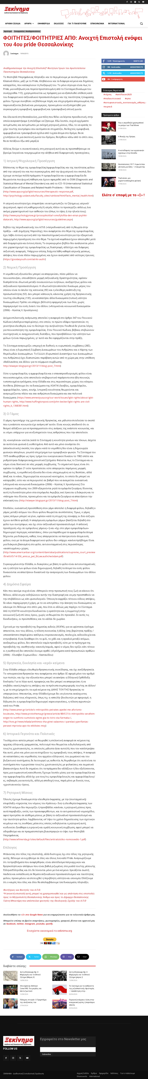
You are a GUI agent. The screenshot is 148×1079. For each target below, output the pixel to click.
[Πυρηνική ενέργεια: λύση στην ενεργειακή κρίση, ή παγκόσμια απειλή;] (59, 1003)
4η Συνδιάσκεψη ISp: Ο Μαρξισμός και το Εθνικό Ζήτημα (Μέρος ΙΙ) (30, 974)
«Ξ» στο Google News (32, 914)
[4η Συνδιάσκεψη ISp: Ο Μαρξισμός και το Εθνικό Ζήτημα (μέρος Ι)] (59, 976)
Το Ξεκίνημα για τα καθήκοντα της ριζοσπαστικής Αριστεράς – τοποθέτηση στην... (81, 988)
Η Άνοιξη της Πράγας (126, 137)
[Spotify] (135, 2)
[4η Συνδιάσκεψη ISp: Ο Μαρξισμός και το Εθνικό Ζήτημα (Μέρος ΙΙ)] (10, 976)
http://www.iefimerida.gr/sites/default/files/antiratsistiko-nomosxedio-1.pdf (44, 839)
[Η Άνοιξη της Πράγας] (108, 140)
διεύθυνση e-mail (48, 1046)
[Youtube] (143, 2)
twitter (20, 923)
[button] (141, 23)
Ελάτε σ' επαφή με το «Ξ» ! (123, 195)
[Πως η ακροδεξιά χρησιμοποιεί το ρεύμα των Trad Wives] (108, 126)
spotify (49, 923)
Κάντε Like (138, 61)
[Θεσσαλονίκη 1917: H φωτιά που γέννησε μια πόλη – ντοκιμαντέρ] (108, 167)
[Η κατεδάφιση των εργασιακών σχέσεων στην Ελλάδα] (108, 154)
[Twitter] (139, 2)
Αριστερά (8, 31)
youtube (40, 923)
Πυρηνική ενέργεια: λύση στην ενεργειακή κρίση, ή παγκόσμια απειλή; (82, 1002)
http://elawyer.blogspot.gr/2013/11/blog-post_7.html (31, 365)
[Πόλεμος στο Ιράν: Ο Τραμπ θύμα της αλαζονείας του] (10, 1003)
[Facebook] (127, 2)
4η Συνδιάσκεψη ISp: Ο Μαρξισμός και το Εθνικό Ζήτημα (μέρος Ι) (79, 974)
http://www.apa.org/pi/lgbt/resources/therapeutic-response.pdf (38, 191)
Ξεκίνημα (14, 53)
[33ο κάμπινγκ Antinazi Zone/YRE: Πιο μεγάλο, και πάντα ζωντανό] (10, 990)
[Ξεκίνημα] (6, 53)
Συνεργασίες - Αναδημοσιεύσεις (27, 31)
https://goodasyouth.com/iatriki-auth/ (24, 259)
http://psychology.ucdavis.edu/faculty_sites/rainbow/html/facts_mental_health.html (48, 195)
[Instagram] (131, 2)
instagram (30, 923)
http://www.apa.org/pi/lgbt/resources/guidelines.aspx (43, 219)
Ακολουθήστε (136, 67)
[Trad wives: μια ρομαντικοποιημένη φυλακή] (108, 182)
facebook (10, 923)
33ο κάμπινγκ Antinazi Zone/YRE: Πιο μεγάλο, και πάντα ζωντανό (30, 988)
